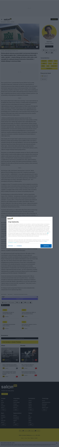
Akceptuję (46, 245)
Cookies (15, 242)
